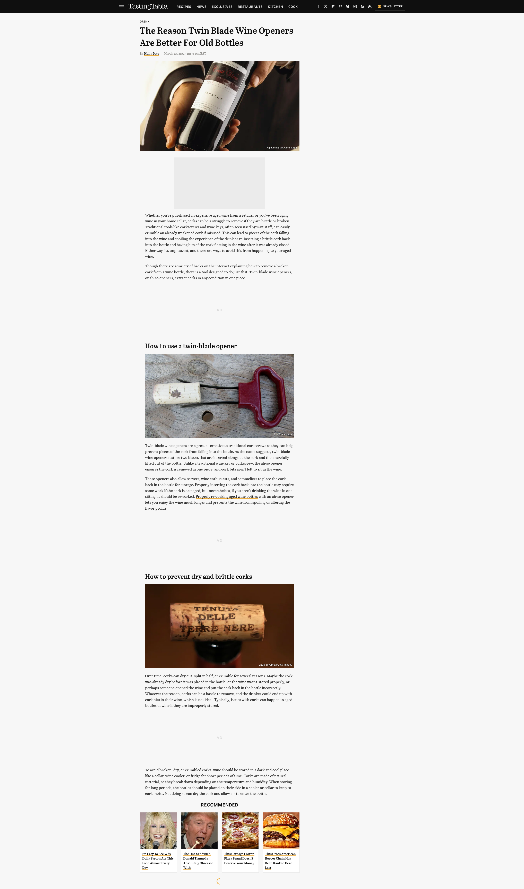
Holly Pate (151, 53)
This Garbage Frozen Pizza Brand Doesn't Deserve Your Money (239, 858)
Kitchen (275, 6)
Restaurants (250, 6)
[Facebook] (318, 7)
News (201, 6)
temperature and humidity (245, 781)
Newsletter (393, 6)
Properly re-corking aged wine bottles (227, 496)
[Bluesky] (348, 7)
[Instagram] (355, 7)
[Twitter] (326, 7)
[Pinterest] (340, 7)
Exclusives (222, 6)
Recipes (184, 6)
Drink (145, 21)
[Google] (362, 7)
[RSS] (370, 7)
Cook (293, 6)
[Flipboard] (333, 7)
